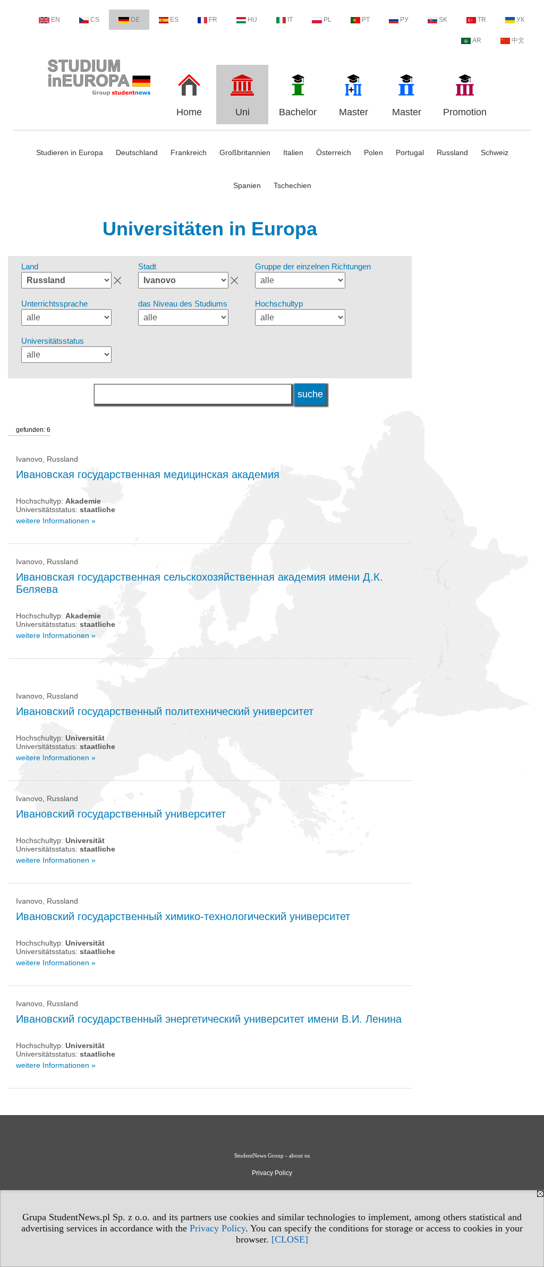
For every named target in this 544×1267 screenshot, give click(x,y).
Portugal (410, 152)
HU (252, 19)
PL (328, 19)
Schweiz (494, 152)
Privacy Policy (217, 1228)
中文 (518, 40)
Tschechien (292, 185)
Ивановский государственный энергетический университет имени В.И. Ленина (209, 1019)
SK (443, 19)
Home (189, 112)
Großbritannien (244, 152)
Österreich (333, 152)
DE (135, 19)
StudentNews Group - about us (272, 1155)
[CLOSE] (289, 1239)
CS (94, 19)
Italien (293, 152)
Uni (242, 112)
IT (290, 19)
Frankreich (189, 152)
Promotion (465, 112)
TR (482, 19)
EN (55, 19)
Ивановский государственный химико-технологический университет (183, 916)
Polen (373, 152)
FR (213, 19)
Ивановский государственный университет (121, 814)
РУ (404, 19)
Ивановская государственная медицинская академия (147, 474)
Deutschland (137, 152)
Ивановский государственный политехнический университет (164, 711)
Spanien (247, 185)
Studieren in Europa (69, 152)
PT (366, 19)
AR (476, 40)
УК (520, 19)
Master (353, 112)
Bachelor (298, 112)
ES (174, 19)
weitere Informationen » (56, 520)
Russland (452, 152)
